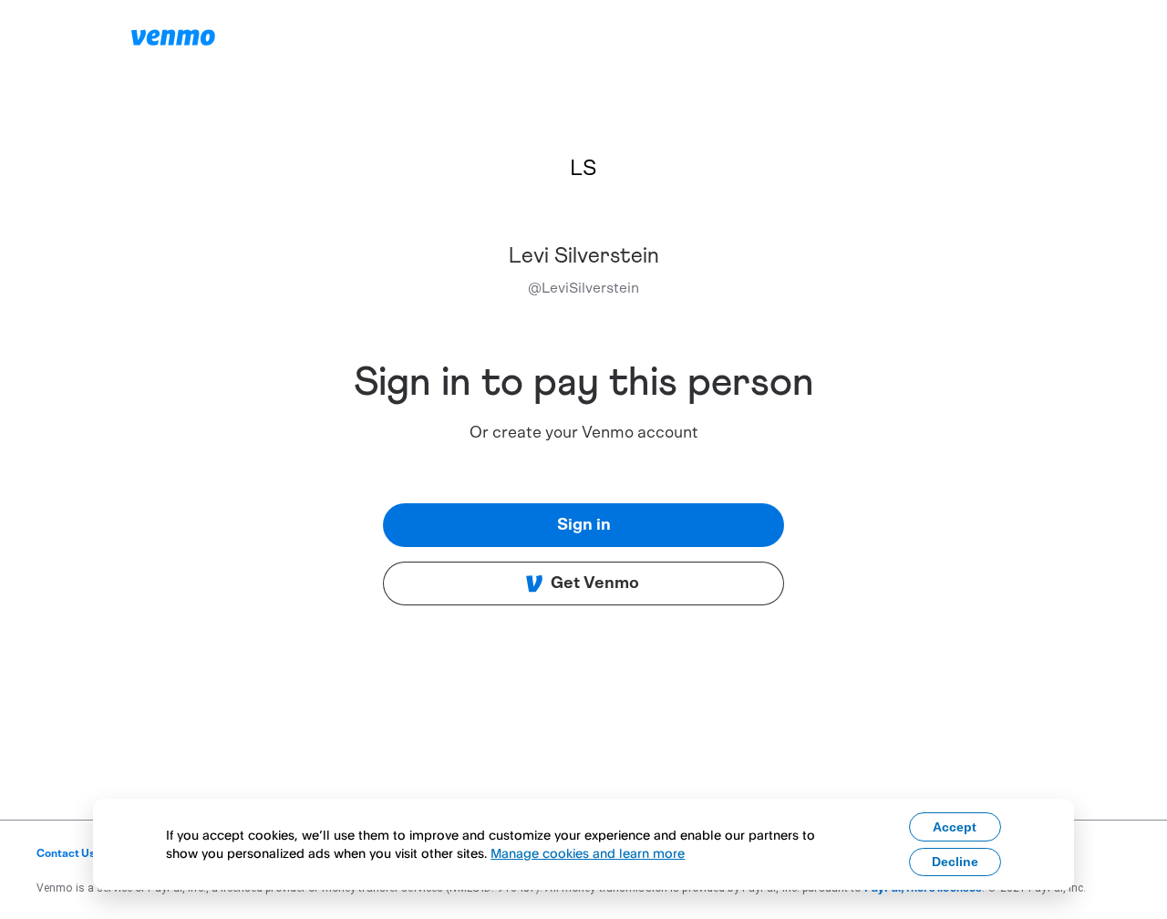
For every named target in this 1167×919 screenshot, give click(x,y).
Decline (955, 861)
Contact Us (66, 853)
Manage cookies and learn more (588, 853)
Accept (954, 827)
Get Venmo (595, 583)
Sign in (584, 525)
